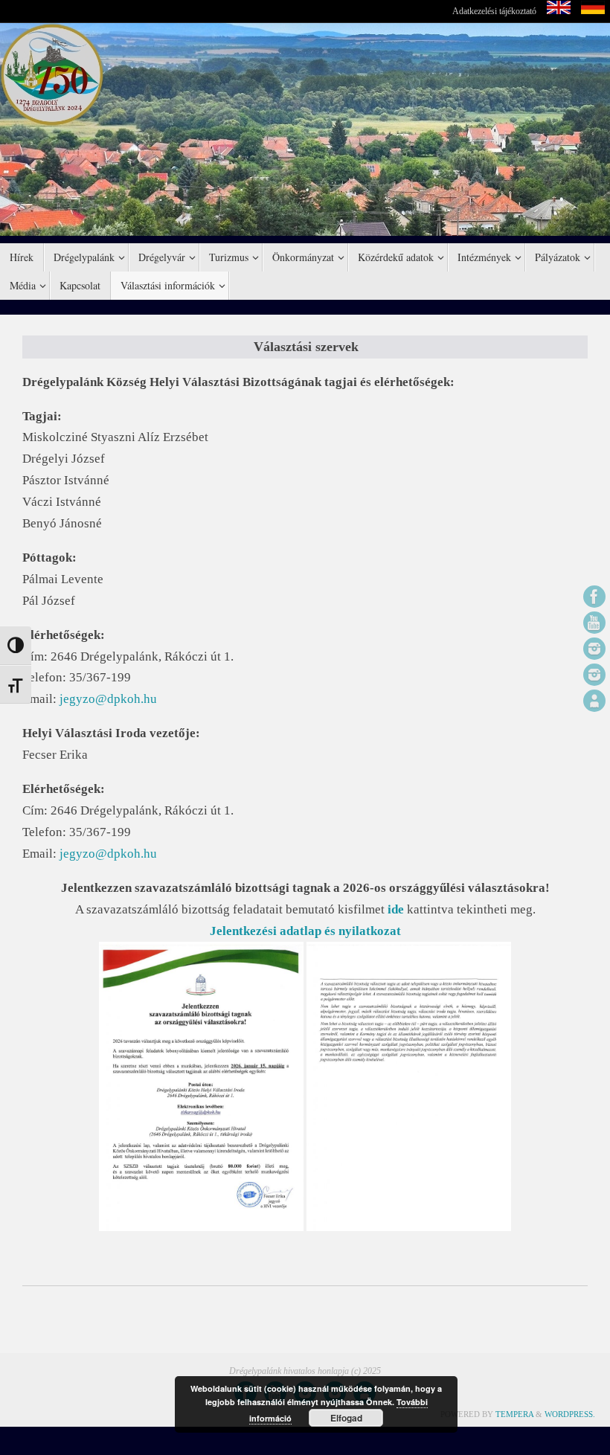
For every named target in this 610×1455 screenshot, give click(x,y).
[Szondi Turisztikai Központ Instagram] (594, 648)
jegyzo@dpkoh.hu (108, 699)
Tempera (514, 1414)
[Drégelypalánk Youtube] (594, 622)
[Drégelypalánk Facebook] (594, 596)
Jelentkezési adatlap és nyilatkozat (305, 931)
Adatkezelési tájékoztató (494, 11)
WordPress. (570, 1414)
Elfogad (346, 1418)
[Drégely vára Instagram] (594, 675)
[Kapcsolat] (594, 701)
